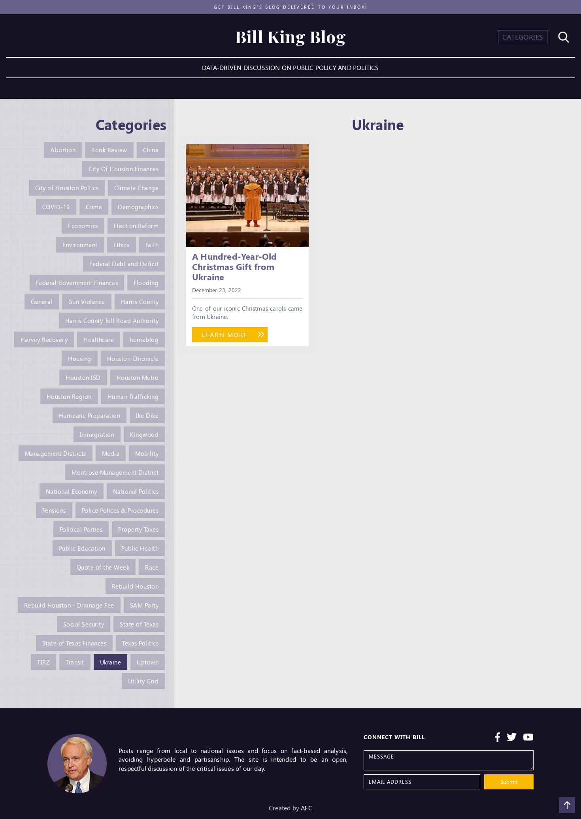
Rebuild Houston (135, 586)
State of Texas (139, 624)
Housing (79, 358)
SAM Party (144, 605)
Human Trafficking (133, 396)
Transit (75, 662)
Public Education (82, 548)
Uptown (147, 662)
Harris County (140, 302)
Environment (80, 245)
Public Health (140, 548)
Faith (152, 245)
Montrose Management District (115, 472)
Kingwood (144, 434)
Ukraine (110, 662)
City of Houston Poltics (67, 188)
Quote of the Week (103, 567)
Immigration (97, 434)
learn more (225, 334)
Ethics (121, 245)
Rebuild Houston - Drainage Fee (69, 605)
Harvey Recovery (44, 339)
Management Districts (55, 453)
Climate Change (136, 188)
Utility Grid (143, 681)
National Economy (71, 491)
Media (111, 453)
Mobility (146, 453)
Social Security (83, 624)
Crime (94, 207)
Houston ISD (83, 377)
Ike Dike (147, 415)
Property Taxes (138, 529)
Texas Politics (140, 643)
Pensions (54, 510)
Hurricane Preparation (90, 415)
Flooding (146, 283)
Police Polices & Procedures (120, 510)
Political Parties (81, 529)
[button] (522, 37)
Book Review (109, 150)
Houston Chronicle (133, 358)
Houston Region (69, 396)
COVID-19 (56, 207)
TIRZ (43, 662)
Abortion (63, 150)
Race (151, 567)
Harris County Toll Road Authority (112, 321)
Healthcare (98, 339)
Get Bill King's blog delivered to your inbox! (291, 7)
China (151, 150)
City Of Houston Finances (123, 169)
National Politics (136, 491)
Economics (83, 226)
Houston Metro (138, 377)
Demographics (138, 207)
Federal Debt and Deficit (123, 264)
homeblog (144, 339)
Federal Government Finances (77, 283)
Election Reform (136, 226)
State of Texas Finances (74, 643)
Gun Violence (86, 302)
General (42, 302)
